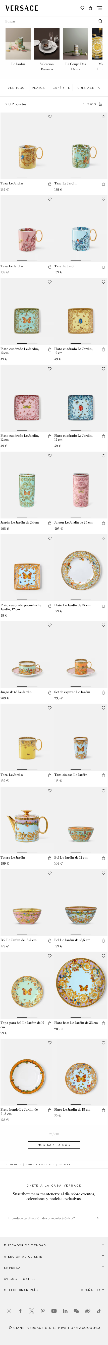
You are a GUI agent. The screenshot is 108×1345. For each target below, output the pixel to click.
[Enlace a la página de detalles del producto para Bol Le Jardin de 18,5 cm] (80, 902)
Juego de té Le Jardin (16, 692)
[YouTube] (54, 1311)
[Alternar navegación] (99, 8)
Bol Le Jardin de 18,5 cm (72, 940)
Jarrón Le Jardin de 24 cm (20, 522)
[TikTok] (99, 1311)
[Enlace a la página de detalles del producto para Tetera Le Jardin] (27, 820)
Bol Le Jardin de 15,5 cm (18, 940)
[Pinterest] (43, 1311)
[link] (14, 1164)
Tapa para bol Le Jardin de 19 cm (22, 1025)
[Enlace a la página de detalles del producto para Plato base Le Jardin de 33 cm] (80, 985)
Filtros (89, 104)
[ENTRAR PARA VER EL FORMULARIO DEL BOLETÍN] (97, 1218)
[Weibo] (88, 1311)
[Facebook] (20, 1311)
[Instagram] (9, 1311)
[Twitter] (32, 1311)
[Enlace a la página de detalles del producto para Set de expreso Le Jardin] (80, 654)
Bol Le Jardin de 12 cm (70, 857)
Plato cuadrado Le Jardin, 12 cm (20, 351)
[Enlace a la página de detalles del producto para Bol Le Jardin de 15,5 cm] (27, 902)
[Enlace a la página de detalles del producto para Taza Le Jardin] (27, 146)
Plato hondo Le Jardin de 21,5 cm (19, 1111)
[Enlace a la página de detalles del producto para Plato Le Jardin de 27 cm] (80, 567)
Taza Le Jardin (12, 183)
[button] (90, 8)
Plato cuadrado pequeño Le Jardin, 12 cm (21, 607)
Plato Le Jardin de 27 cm (72, 605)
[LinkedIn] (65, 1311)
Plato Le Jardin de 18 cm (72, 1109)
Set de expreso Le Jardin (72, 692)
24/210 (54, 1134)
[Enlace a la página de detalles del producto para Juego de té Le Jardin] (27, 654)
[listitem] (18, 50)
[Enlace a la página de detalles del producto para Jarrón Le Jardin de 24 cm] (27, 485)
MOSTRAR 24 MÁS (54, 1145)
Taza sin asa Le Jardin (70, 775)
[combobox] (54, 21)
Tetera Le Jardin (13, 857)
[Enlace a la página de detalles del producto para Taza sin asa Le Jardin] (80, 737)
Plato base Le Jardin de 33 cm (76, 1023)
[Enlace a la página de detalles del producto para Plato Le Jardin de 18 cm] (80, 1072)
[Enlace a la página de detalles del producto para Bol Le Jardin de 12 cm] (80, 820)
